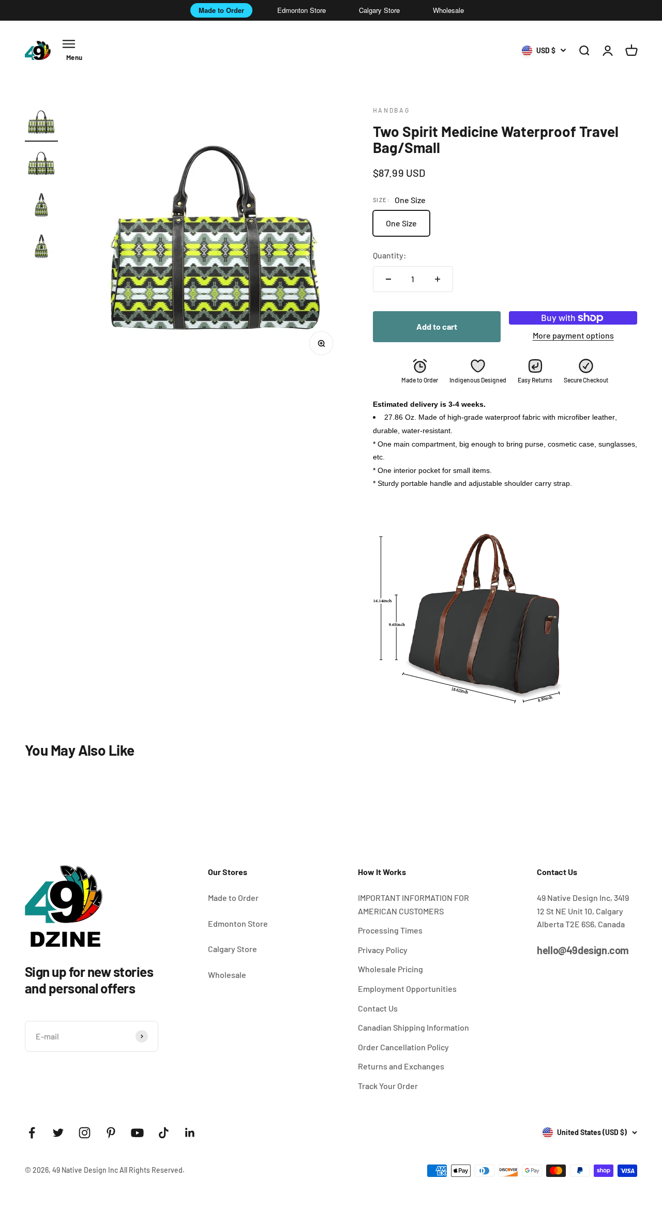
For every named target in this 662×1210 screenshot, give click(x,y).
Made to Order (221, 10)
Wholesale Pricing (390, 969)
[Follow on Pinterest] (111, 1133)
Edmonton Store (301, 10)
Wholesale (448, 10)
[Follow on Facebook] (32, 1133)
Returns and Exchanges (401, 1066)
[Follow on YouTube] (137, 1133)
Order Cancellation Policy (403, 1047)
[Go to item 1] (41, 123)
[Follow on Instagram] (85, 1133)
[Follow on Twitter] (58, 1133)
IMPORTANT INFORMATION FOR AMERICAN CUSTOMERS (413, 904)
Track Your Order (388, 1086)
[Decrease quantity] (388, 279)
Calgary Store (379, 10)
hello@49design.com (583, 950)
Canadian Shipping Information (413, 1027)
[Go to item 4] (41, 247)
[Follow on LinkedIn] (190, 1133)
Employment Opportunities (407, 988)
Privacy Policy (383, 950)
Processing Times (390, 930)
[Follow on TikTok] (164, 1133)
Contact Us (378, 1008)
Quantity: (390, 255)
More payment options (573, 335)
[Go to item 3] (41, 206)
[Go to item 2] (41, 165)
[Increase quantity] (438, 279)
